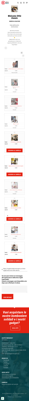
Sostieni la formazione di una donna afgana (16, 68)
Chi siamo (4, 340)
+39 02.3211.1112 (12, 346)
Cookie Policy (18, 396)
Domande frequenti (7, 376)
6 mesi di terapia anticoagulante (15, 252)
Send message (7, 297)
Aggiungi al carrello (14, 150)
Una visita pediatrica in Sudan (16, 207)
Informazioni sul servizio (9, 374)
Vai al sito (15, 328)
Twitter (5, 362)
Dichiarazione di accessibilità (10, 377)
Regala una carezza (15, 86)
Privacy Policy (11, 396)
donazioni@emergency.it (12, 353)
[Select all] (5, 47)
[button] (27, 2)
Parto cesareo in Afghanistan (16, 234)
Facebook (6, 360)
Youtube (5, 367)
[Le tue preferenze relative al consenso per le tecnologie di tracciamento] (2, 398)
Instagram (6, 364)
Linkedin (5, 365)
